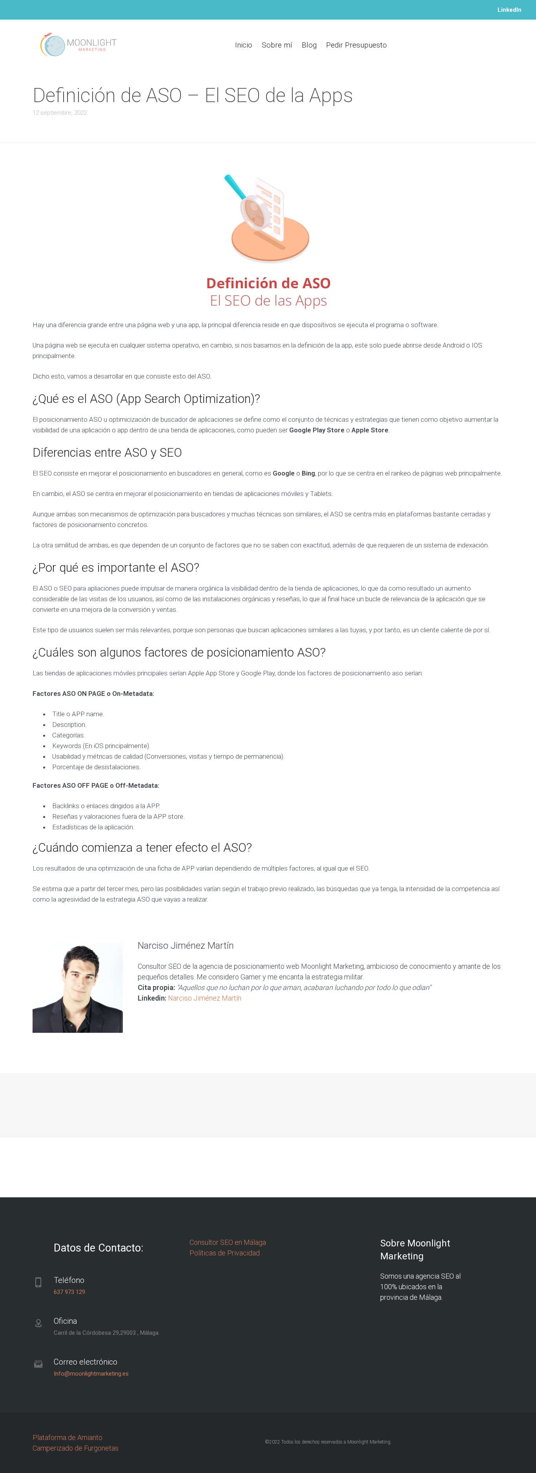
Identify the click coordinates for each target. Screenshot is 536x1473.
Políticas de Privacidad (225, 1253)
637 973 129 (69, 1292)
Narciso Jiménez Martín (204, 998)
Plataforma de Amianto (67, 1437)
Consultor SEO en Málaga (228, 1242)
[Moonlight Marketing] (79, 45)
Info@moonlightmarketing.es (91, 1373)
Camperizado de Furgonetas (76, 1448)
